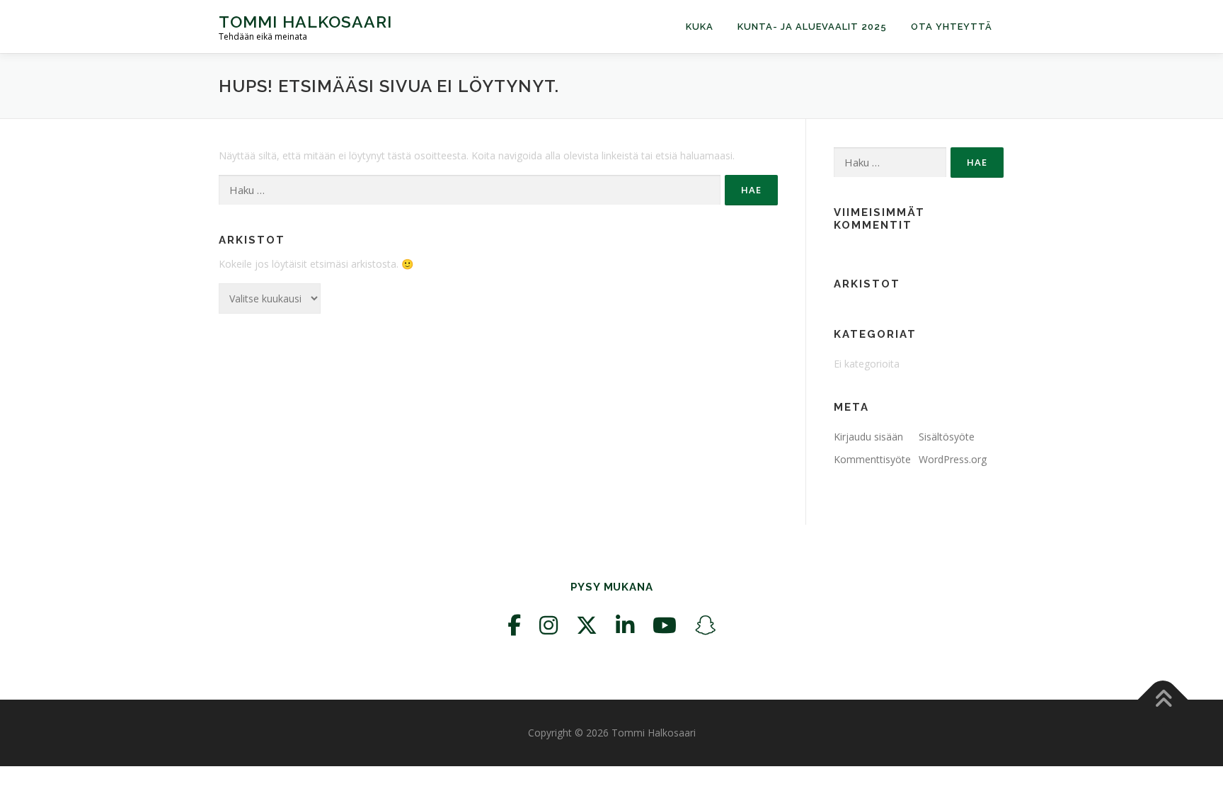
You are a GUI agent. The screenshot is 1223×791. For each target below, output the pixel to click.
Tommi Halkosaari (305, 21)
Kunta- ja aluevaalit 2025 (812, 26)
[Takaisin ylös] (1163, 700)
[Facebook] (514, 624)
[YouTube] (665, 624)
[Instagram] (548, 624)
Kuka (699, 26)
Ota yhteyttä (951, 26)
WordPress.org (953, 459)
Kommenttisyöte (872, 459)
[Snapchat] (705, 624)
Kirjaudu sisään (868, 436)
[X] (586, 624)
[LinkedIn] (625, 624)
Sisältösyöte (947, 436)
